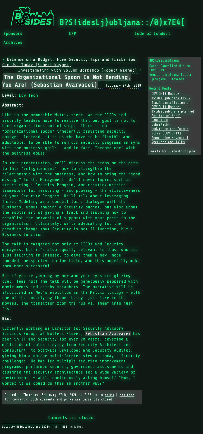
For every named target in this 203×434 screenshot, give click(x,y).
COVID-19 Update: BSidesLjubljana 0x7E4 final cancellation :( (170, 98)
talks (109, 395)
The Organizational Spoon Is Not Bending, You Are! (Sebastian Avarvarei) (66, 81)
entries (75, 426)
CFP (72, 33)
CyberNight (160, 125)
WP (56, 426)
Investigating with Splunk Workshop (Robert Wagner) (77, 70)
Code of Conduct (152, 33)
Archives (12, 42)
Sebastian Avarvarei (108, 333)
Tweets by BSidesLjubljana (172, 151)
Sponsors (12, 33)
